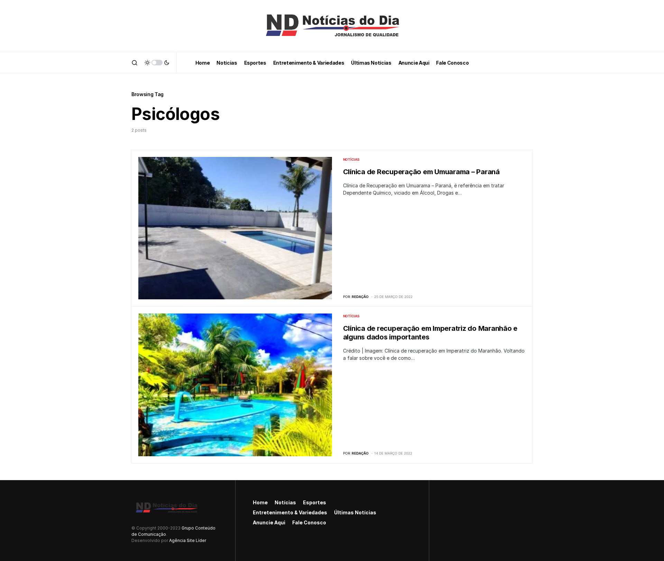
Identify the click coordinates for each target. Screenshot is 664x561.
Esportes (314, 502)
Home (260, 502)
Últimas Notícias (355, 512)
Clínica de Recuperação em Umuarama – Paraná (421, 172)
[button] (134, 62)
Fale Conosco (309, 522)
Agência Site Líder (187, 540)
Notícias (351, 159)
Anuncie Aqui (269, 522)
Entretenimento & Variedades (290, 512)
